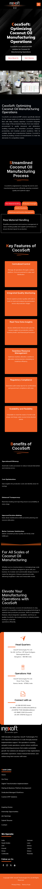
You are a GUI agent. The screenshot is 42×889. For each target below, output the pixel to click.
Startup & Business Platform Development (16, 788)
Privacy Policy (16, 884)
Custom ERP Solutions (9, 797)
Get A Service (29, 58)
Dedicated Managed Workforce (12, 792)
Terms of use (26, 884)
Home (3, 775)
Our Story (4, 779)
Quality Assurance (21, 208)
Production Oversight (29, 203)
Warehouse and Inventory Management (21, 212)
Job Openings (6, 816)
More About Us (13, 58)
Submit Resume (6, 820)
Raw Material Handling (13, 203)
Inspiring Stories (7, 807)
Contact (4, 825)
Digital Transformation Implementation (14, 784)
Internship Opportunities (9, 812)
